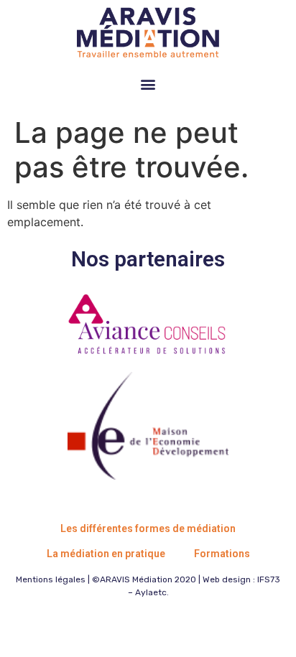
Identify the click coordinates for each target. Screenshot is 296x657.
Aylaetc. (152, 592)
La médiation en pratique (106, 553)
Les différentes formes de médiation (148, 528)
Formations (222, 553)
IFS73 (268, 579)
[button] (148, 83)
